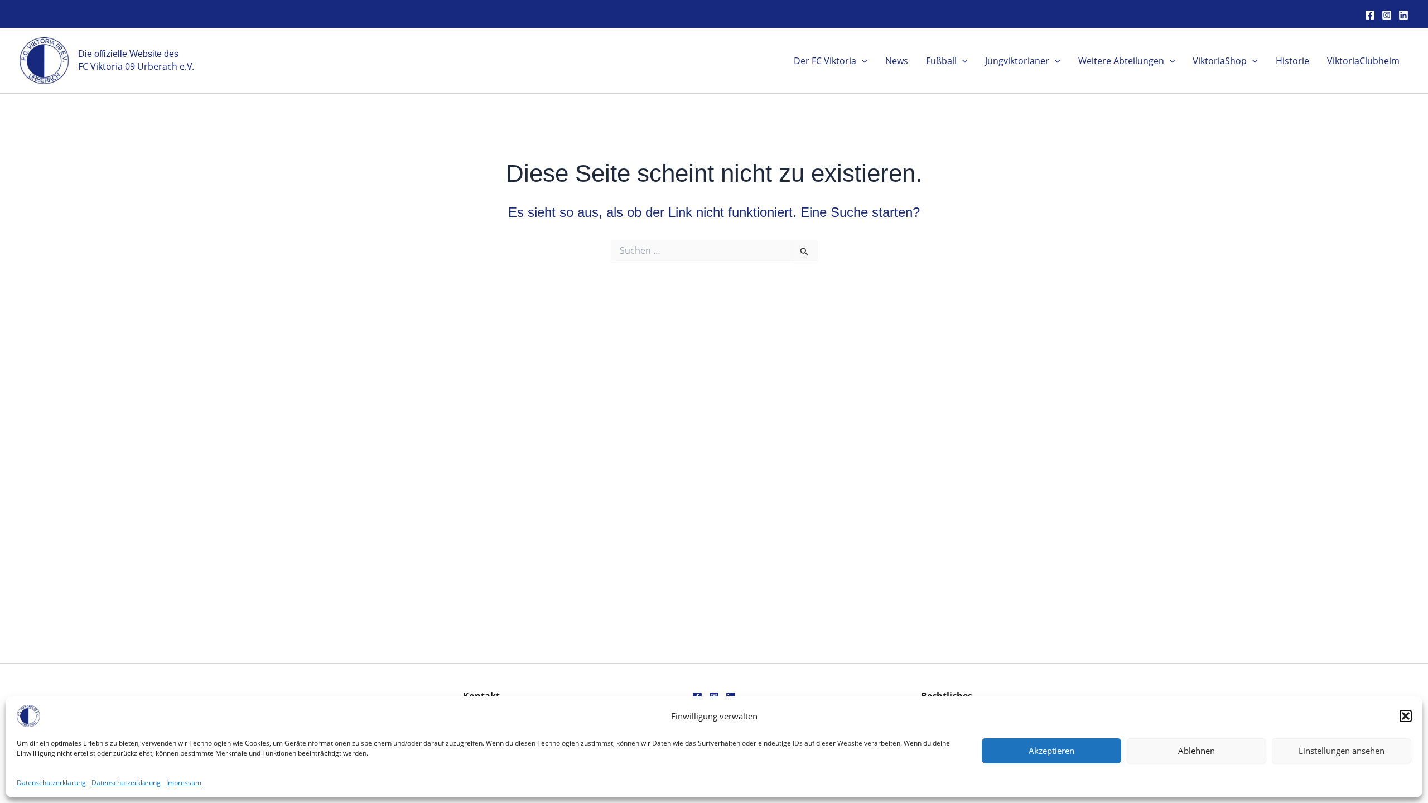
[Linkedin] (1403, 15)
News (896, 61)
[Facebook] (1370, 15)
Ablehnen (1196, 750)
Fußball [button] (941, 61)
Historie (1292, 61)
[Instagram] (1387, 15)
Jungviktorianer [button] (1017, 61)
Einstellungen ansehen (1341, 750)
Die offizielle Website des (128, 54)
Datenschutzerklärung (51, 782)
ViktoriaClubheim (1363, 61)
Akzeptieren (1051, 750)
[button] (1405, 716)
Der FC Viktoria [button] (825, 61)
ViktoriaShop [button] (1220, 61)
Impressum (183, 782)
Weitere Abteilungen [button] (1121, 61)
